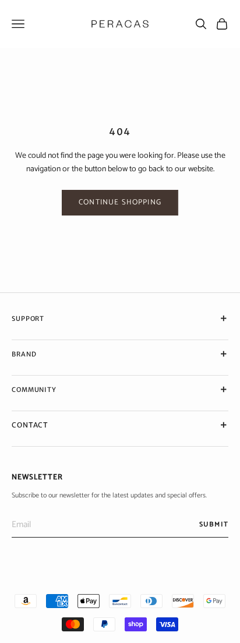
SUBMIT (213, 524)
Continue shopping (120, 202)
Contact (30, 425)
